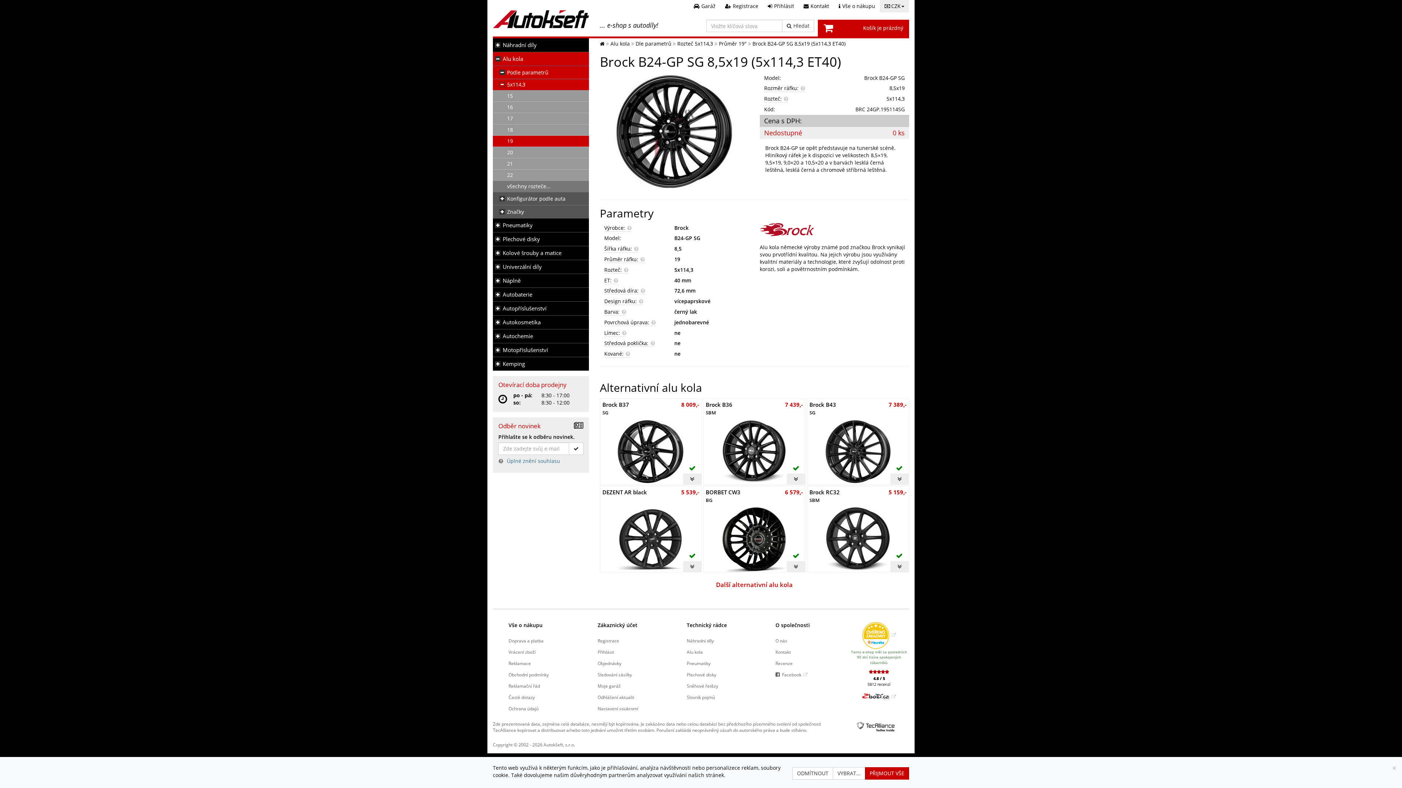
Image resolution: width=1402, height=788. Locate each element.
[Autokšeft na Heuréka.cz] (879, 635)
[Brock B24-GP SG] (674, 132)
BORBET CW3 (723, 495)
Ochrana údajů (524, 708)
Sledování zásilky (615, 674)
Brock (681, 227)
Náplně (512, 281)
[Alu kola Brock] (834, 229)
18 (510, 129)
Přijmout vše (887, 773)
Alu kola (513, 59)
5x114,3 (516, 84)
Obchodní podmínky (529, 674)
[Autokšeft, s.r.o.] (541, 19)
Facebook (791, 674)
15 (510, 95)
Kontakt (783, 652)
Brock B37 (615, 408)
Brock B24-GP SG (884, 77)
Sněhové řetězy (702, 686)
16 (510, 107)
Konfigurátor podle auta (536, 198)
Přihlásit (606, 652)
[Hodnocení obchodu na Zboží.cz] (879, 696)
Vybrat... (849, 773)
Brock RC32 (824, 495)
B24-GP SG (687, 238)
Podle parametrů (527, 72)
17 (510, 118)
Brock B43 (822, 408)
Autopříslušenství (525, 308)
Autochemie (518, 336)
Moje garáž (609, 686)
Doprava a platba (526, 641)
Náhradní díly (520, 45)
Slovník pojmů (701, 697)
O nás (781, 641)
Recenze (784, 663)
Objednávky (609, 663)
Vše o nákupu (526, 625)
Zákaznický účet (617, 625)
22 (510, 174)
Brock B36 (719, 408)
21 (510, 163)
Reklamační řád (524, 686)
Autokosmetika (522, 322)
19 (510, 141)
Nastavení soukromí (618, 708)
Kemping (514, 364)
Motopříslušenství (525, 350)
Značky (515, 211)
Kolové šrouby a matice (532, 253)
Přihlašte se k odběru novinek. (536, 436)
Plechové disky (521, 239)
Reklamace (520, 663)
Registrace (608, 641)
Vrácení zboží (522, 652)
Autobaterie (517, 294)
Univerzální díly (522, 267)
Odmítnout (812, 773)
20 (510, 152)
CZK (896, 6)
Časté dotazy (522, 697)
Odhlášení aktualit (616, 697)
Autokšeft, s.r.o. (559, 745)
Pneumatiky (518, 225)
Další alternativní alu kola (754, 584)
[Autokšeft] (602, 43)
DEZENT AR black (624, 492)
